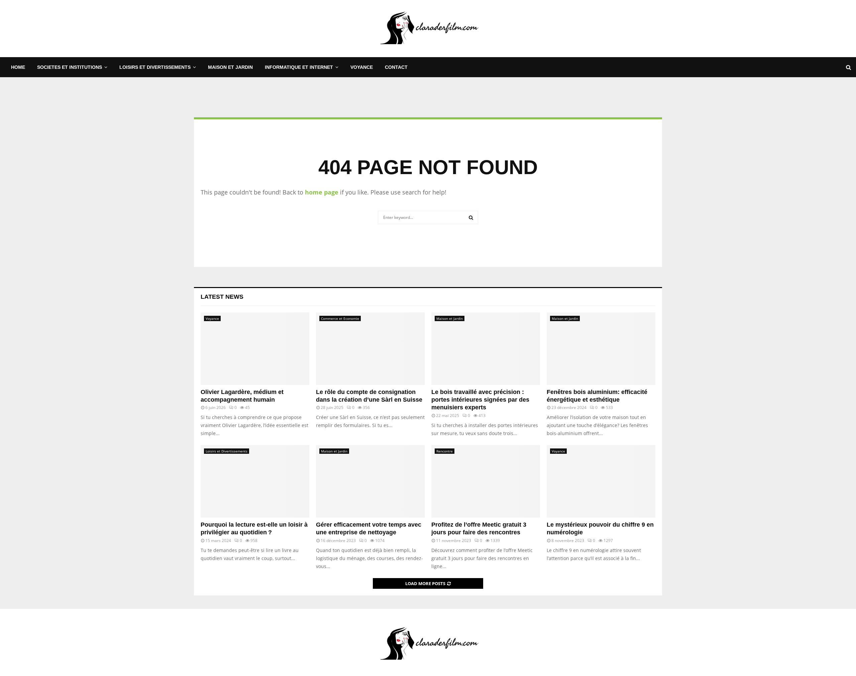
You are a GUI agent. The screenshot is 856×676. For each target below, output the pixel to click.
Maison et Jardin (230, 67)
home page (321, 192)
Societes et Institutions (69, 67)
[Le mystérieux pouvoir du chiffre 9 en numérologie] (601, 481)
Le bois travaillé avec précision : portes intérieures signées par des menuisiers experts (480, 400)
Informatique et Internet (299, 67)
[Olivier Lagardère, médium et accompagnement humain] (255, 348)
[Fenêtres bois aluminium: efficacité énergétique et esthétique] (601, 348)
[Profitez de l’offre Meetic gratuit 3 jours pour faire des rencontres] (485, 481)
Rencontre (444, 451)
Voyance (361, 67)
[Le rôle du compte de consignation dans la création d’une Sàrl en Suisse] (370, 348)
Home (18, 67)
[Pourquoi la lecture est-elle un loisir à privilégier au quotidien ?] (255, 481)
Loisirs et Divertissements (155, 67)
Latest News (222, 296)
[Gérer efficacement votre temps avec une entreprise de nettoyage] (370, 481)
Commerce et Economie (340, 318)
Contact (396, 67)
